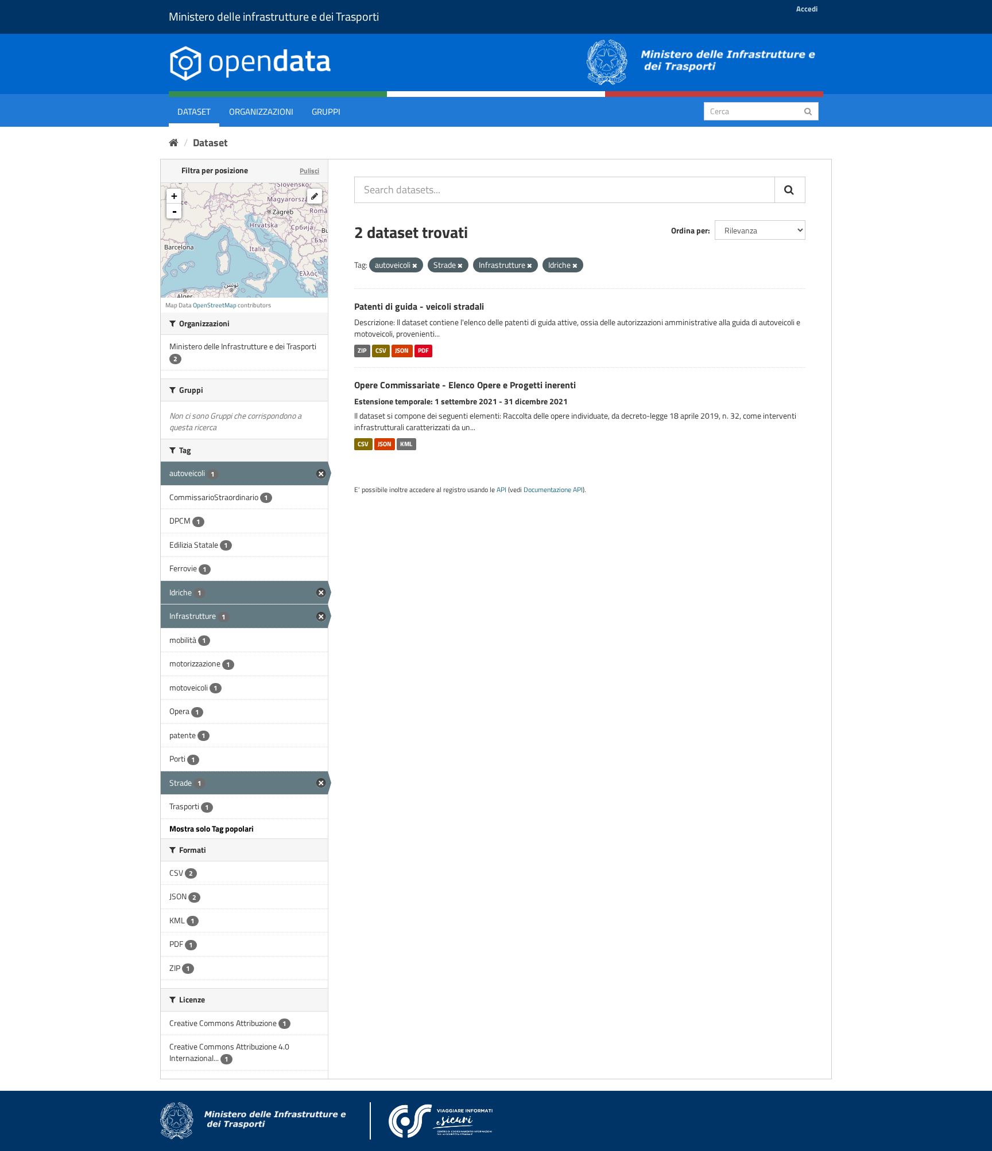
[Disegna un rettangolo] (314, 196)
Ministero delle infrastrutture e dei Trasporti (274, 16)
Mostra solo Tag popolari (211, 828)
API (501, 490)
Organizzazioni (261, 111)
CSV (380, 350)
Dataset (194, 111)
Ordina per (689, 230)
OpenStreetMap (215, 305)
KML (406, 443)
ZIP (362, 350)
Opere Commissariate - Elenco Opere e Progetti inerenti (465, 385)
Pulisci (309, 170)
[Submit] (808, 110)
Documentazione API (553, 490)
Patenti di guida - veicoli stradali (419, 306)
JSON (402, 350)
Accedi (806, 8)
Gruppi (326, 111)
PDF (423, 350)
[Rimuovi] (414, 265)
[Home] (174, 142)
